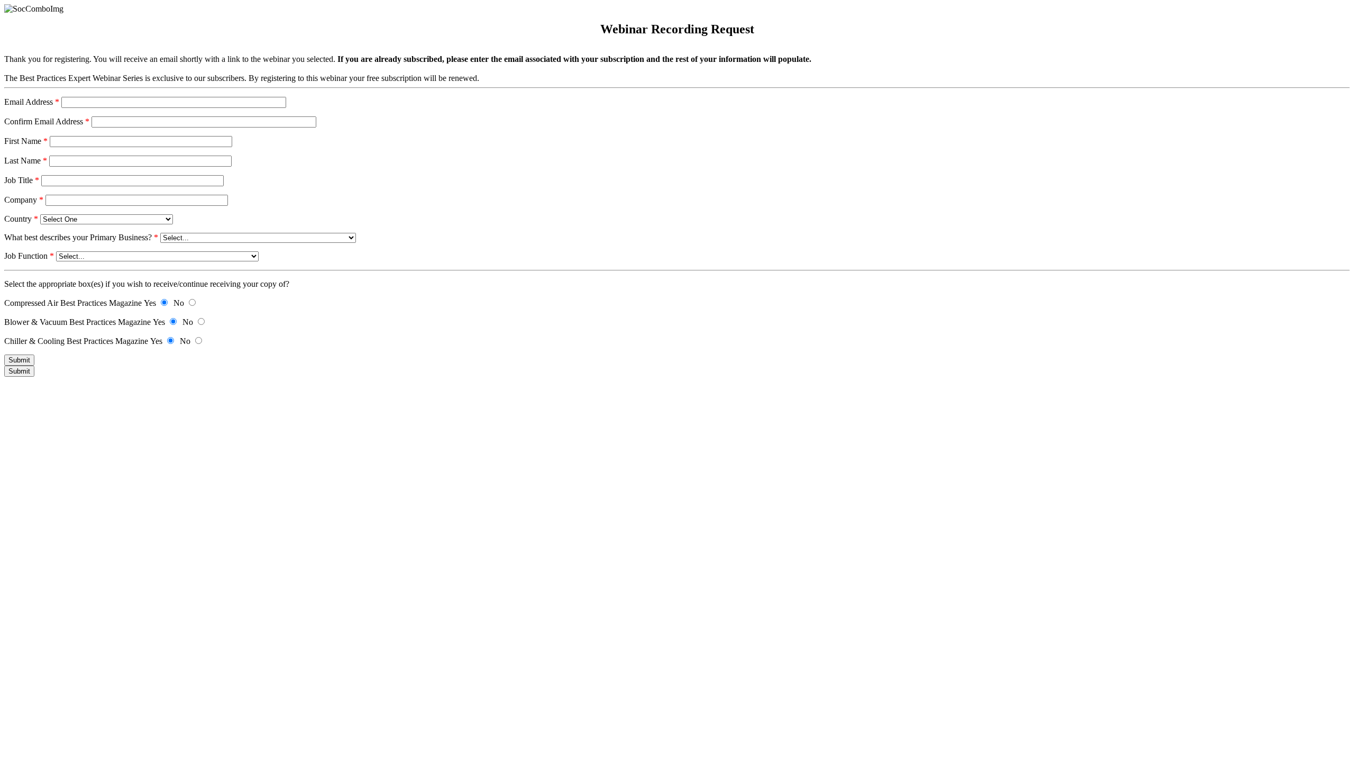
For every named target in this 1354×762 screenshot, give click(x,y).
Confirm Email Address (46, 121)
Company (23, 199)
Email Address (31, 101)
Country (21, 218)
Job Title (21, 180)
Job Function (29, 255)
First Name (26, 141)
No (178, 302)
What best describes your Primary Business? (81, 237)
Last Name (25, 160)
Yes (150, 302)
